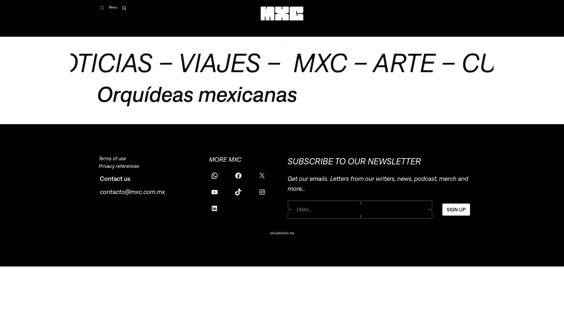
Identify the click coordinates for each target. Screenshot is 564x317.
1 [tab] (282, 41)
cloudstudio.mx (282, 233)
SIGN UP (456, 210)
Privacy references (119, 166)
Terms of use (112, 158)
